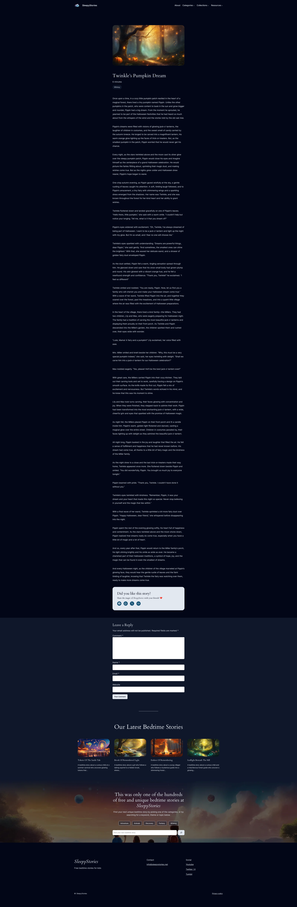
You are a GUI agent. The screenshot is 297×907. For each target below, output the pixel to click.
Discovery (149, 823)
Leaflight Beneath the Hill (198, 760)
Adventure (124, 823)
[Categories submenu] (194, 5)
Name (116, 662)
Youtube (190, 864)
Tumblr (189, 874)
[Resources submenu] (222, 5)
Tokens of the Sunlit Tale (89, 760)
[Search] (181, 832)
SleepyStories (89, 5)
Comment (118, 635)
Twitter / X (190, 869)
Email (116, 673)
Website (116, 685)
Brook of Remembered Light (126, 760)
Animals (137, 823)
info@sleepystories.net (157, 864)
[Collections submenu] (208, 5)
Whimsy (117, 87)
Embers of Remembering (162, 760)
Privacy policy (217, 893)
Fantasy (162, 823)
